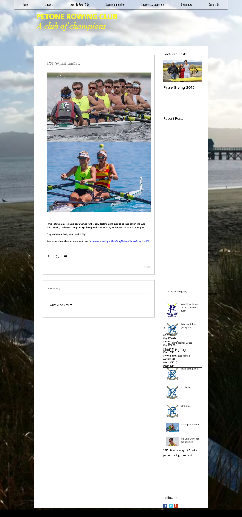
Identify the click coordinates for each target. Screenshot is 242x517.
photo (166, 460)
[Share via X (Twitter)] (57, 258)
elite (194, 455)
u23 (190, 460)
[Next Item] (196, 71)
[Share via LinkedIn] (65, 258)
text (184, 460)
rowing (176, 460)
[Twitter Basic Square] (171, 511)
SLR (188, 455)
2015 (165, 455)
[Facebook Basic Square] (165, 511)
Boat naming (177, 455)
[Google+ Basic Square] (176, 511)
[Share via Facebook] (48, 258)
